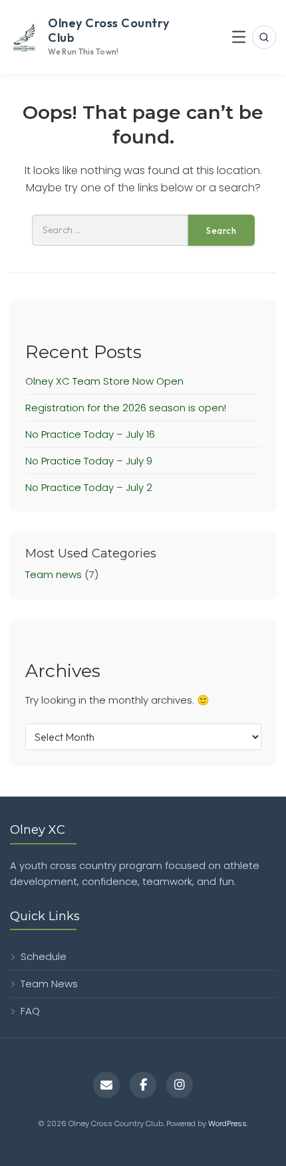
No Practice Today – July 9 (88, 461)
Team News (49, 984)
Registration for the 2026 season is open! (125, 408)
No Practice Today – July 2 (88, 487)
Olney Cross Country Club (109, 30)
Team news (53, 574)
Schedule (44, 956)
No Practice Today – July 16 (90, 434)
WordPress (227, 1123)
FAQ (30, 1011)
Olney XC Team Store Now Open (104, 381)
